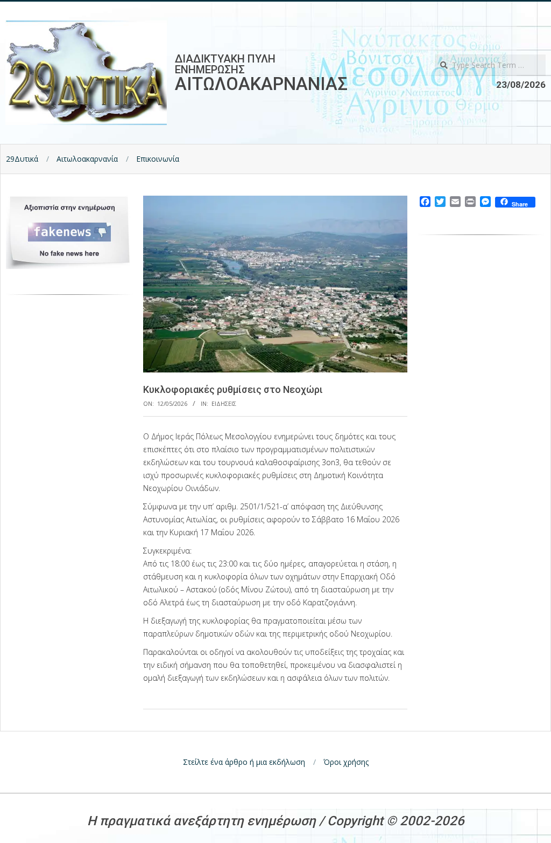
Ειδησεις (223, 403)
